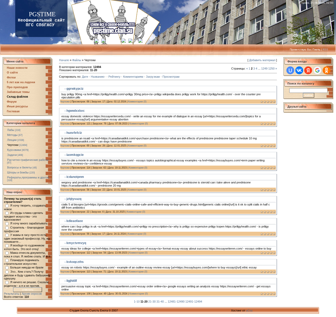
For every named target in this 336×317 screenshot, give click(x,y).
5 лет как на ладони (21, 82)
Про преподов (17, 87)
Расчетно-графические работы (28, 159)
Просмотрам (171, 76)
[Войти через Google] (317, 70)
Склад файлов (17, 96)
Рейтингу (114, 76)
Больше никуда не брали (26, 267)
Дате (85, 76)
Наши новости (17, 67)
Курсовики (14, 149)
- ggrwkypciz (74, 89)
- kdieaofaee (74, 221)
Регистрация (114, 40)
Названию (97, 76)
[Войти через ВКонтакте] (299, 70)
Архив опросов (32, 293)
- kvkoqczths (74, 262)
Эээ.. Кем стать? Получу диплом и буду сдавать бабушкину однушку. (27, 275)
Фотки (11, 77)
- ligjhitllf (71, 281)
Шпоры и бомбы (18, 172)
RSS (325, 49)
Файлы (76, 60)
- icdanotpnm (74, 177)
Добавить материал (262, 60)
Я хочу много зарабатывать (29, 223)
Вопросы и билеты (19, 167)
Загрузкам (153, 76)
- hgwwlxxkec (75, 111)
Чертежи (12, 144)
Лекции (12, 139)
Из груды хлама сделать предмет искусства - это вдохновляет (23, 216)
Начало (64, 60)
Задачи (12, 154)
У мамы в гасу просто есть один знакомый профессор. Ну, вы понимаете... (27, 238)
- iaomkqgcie (74, 155)
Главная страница (83, 40)
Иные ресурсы (17, 106)
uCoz (249, 310)
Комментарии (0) (137, 101)
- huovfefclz (73, 133)
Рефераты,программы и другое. (28, 177)
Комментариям (133, 76)
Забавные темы (18, 91)
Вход (135, 40)
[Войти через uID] (290, 70)
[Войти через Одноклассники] (326, 70)
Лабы (10, 129)
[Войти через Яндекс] (308, 70)
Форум (12, 101)
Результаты (11, 293)
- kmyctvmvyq (75, 243)
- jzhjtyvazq (73, 199)
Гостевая (13, 111)
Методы (12, 134)
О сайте (12, 72)
